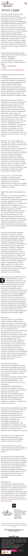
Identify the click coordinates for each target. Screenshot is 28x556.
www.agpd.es (8, 501)
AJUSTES (15, 547)
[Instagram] (14, 506)
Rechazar (13, 550)
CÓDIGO (14, 526)
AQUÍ (18, 546)
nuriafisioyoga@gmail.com (16, 70)
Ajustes (20, 550)
